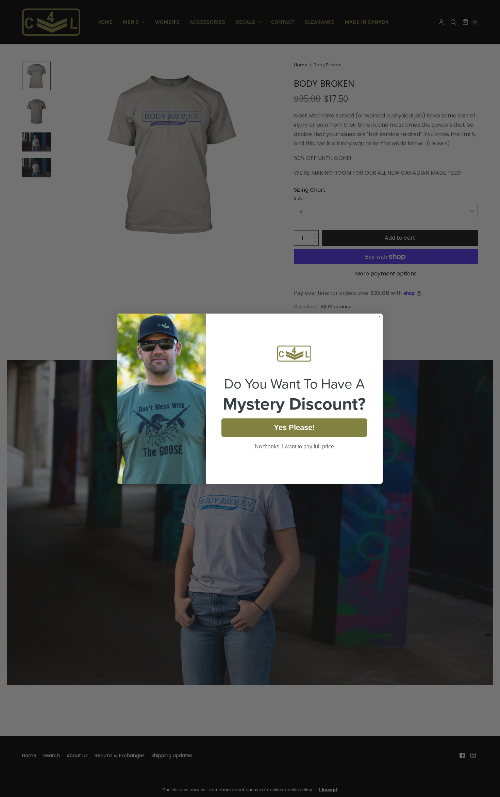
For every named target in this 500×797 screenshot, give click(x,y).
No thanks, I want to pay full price (294, 446)
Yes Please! (294, 427)
